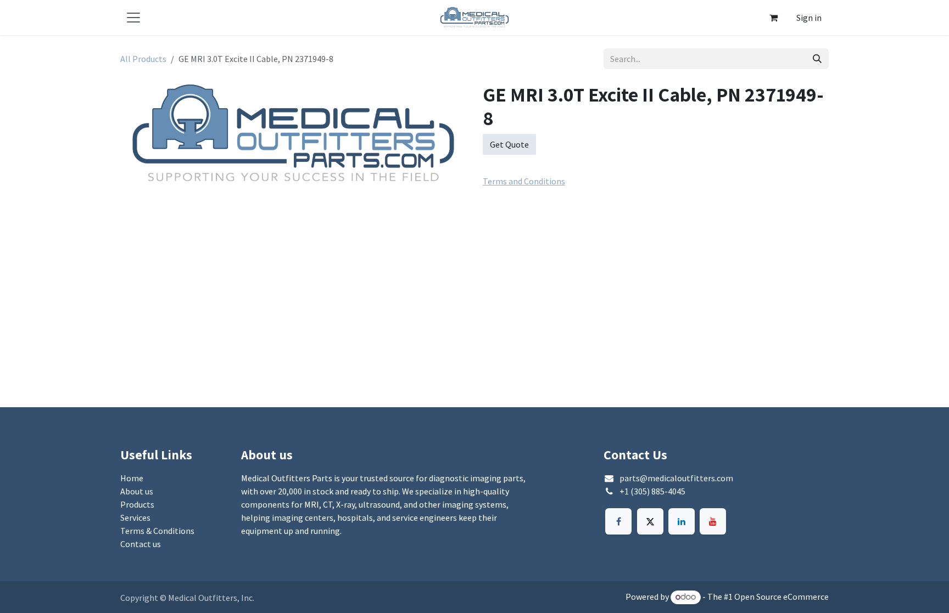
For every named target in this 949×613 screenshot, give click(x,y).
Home (131, 478)
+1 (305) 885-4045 (652, 491)
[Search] (817, 58)
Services (135, 517)
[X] (650, 521)
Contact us (140, 543)
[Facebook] (618, 521)
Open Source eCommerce (781, 596)
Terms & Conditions (157, 530)
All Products (143, 58)
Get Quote (509, 144)
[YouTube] (713, 521)
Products (137, 504)
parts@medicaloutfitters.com (676, 478)
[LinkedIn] (681, 521)
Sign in (809, 17)
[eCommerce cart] (773, 17)
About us (136, 491)
